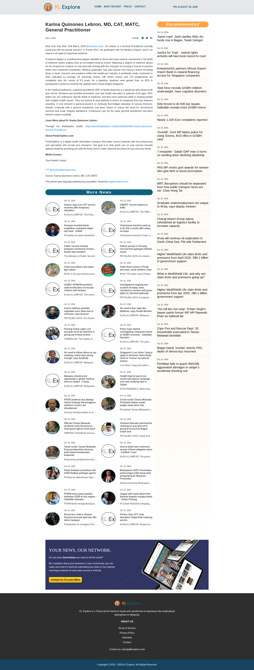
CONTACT (140, 6)
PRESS (128, 6)
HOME (98, 6)
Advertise (127, 637)
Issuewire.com (94, 46)
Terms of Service (127, 628)
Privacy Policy (127, 633)
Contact (127, 642)
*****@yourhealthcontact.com (60, 170)
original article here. (118, 181)
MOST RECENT (112, 6)
